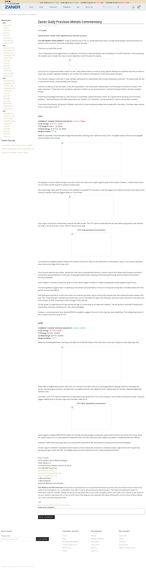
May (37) (6, 66)
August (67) (7, 124)
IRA (78, 7)
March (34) (7, 71)
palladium (56, 505)
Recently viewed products (70, 542)
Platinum (53, 7)
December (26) (8, 48)
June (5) (6, 30)
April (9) (6, 35)
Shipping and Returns (97, 539)
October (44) (8, 86)
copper (8, 145)
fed (23, 145)
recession (20, 152)
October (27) (8, 53)
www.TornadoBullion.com (47, 476)
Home (3, 14)
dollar (13, 145)
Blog (63, 539)
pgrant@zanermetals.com (47, 470)
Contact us (94, 551)
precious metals (65, 505)
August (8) (7, 25)
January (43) (7, 76)
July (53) (6, 126)
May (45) (6, 98)
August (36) (7, 91)
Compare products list (69, 545)
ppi (33, 149)
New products (66, 548)
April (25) (6, 134)
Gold (31, 7)
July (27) (6, 93)
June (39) (6, 96)
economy (18, 145)
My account (123, 536)
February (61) (8, 106)
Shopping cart (123, 545)
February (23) (8, 40)
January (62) (7, 109)
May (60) (6, 131)
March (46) (7, 103)
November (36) (9, 83)
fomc (26, 145)
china (3, 145)
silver (43, 505)
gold (39, 505)
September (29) (9, 55)
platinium (20, 149)
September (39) (9, 88)
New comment (46, 517)
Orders (121, 539)
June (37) (6, 63)
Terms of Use (95, 545)
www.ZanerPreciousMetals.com (49, 473)
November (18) (9, 50)
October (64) (8, 118)
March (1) (7, 136)
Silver (41, 7)
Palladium (66, 7)
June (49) (6, 129)
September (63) (9, 121)
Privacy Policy (95, 542)
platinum (49, 505)
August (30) (7, 58)
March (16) (7, 38)
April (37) (6, 68)
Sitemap (93, 536)
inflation (4, 149)
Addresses (122, 542)
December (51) (8, 113)
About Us (89, 7)
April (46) (6, 101)
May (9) (6, 33)
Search (64, 536)
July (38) (6, 60)
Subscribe (42, 539)
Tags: (39, 502)
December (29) (8, 81)
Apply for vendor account (127, 548)
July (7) (5, 28)
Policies (64, 551)
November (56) (9, 116)
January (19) (7, 43)
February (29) (8, 73)
